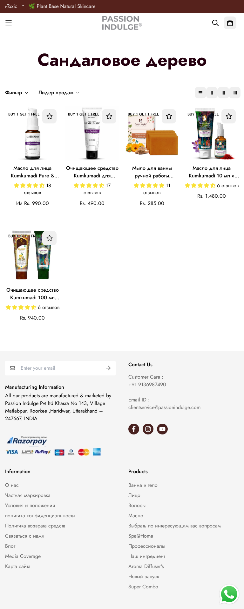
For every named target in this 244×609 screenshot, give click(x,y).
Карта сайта (17, 566)
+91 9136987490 (147, 384)
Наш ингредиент (146, 556)
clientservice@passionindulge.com (164, 407)
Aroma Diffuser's (146, 566)
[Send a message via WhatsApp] (229, 594)
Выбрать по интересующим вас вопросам (174, 525)
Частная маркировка (28, 495)
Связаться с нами (24, 535)
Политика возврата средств (35, 525)
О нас (12, 485)
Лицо (134, 495)
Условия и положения (30, 505)
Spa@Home (140, 535)
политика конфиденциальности (40, 515)
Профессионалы (146, 546)
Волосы (137, 505)
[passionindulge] (122, 23)
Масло (135, 515)
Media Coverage (23, 556)
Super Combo (143, 586)
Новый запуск (143, 576)
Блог (10, 546)
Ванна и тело (143, 485)
